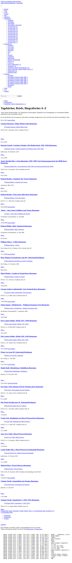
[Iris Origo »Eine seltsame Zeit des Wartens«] (17, 390)
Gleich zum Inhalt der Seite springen (11, 1)
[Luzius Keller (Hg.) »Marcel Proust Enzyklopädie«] (19, 453)
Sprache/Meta (11, 120)
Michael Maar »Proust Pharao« (16, 465)
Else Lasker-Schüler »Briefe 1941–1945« (19, 336)
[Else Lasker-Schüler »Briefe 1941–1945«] (16, 340)
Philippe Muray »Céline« (13, 242)
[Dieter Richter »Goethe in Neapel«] (14, 277)
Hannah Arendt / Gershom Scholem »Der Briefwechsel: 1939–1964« (29, 145)
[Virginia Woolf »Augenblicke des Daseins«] (17, 484)
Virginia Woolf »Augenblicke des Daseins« (19, 481)
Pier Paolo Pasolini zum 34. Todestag (18, 402)
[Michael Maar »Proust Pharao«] (13, 469)
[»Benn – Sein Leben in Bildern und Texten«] (17, 214)
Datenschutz (30, 529)
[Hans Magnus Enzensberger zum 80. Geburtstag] (18, 261)
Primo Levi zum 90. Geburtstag (16, 352)
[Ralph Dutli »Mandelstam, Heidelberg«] (15, 371)
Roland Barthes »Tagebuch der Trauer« (19, 179)
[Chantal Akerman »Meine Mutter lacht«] (16, 127)
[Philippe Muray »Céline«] (12, 245)
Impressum (39, 529)
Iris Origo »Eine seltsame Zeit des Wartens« (22, 387)
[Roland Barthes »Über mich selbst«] (14, 198)
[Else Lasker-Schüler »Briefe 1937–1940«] (16, 324)
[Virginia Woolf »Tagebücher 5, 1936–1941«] (17, 503)
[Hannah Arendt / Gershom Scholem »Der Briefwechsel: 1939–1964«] (24, 149)
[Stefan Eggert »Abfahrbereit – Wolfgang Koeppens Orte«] (21, 308)
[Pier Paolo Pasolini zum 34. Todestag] (15, 406)
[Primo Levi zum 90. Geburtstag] (13, 355)
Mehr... (3, 139)
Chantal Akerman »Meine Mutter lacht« (19, 124)
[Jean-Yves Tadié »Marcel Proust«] (14, 437)
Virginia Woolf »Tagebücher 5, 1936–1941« (20, 500)
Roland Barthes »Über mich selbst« (19, 194)
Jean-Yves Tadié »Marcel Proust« (16, 434)
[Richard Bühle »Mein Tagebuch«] (14, 229)
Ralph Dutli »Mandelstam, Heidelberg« (18, 368)
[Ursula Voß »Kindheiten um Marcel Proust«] (17, 421)
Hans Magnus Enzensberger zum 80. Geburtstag (22, 258)
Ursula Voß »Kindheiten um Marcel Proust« (22, 418)
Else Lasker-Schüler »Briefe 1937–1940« (19, 321)
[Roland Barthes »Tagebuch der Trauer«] (15, 182)
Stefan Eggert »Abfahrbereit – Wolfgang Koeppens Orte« (25, 305)
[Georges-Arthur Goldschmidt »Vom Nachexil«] (18, 292)
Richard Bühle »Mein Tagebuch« (16, 226)
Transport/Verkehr (12, 383)
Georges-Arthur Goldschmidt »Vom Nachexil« (23, 289)
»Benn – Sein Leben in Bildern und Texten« (20, 210)
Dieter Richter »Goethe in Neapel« (19, 273)
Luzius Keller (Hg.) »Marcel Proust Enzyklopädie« (22, 450)
